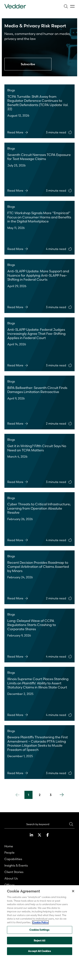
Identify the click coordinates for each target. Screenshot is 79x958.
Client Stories (13, 872)
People (9, 852)
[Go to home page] (15, 6)
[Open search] (66, 6)
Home (8, 846)
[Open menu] (72, 6)
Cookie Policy (40, 922)
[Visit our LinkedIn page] (31, 835)
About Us (11, 878)
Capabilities (13, 859)
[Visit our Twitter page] (39, 835)
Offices (9, 885)
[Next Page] (62, 795)
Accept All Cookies (39, 951)
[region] (39, 921)
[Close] (73, 891)
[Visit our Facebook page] (47, 835)
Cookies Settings (39, 929)
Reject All (39, 940)
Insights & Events (16, 865)
